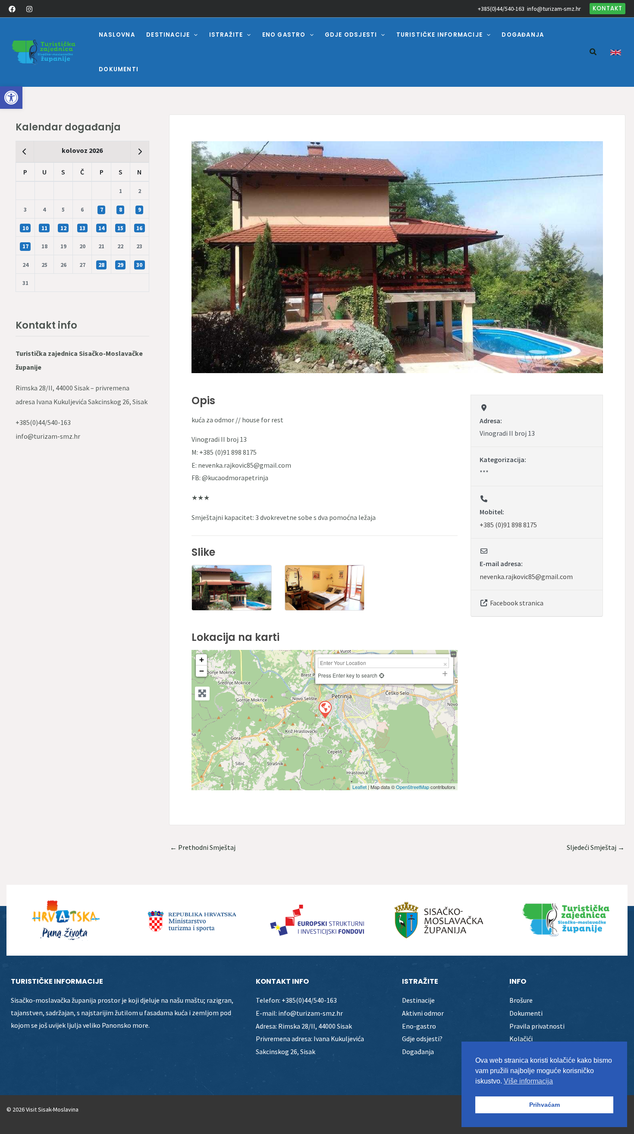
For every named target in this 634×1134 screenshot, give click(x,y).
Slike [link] (203, 552)
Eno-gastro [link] (419, 1026)
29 (120, 265)
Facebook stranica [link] (516, 603)
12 (63, 228)
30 (139, 265)
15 (120, 228)
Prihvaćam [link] (544, 1104)
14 (101, 228)
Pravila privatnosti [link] (537, 1026)
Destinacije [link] (418, 1000)
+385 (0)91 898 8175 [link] (508, 524)
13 (82, 228)
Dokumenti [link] (526, 1013)
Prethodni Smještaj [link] (202, 847)
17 (25, 246)
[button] (194, 35)
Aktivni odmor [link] (423, 1013)
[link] (11, 97)
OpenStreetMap (412, 786)
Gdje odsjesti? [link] (422, 1038)
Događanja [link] (418, 1051)
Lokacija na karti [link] (235, 637)
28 (101, 265)
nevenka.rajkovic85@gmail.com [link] (526, 576)
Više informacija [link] (528, 1081)
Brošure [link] (521, 1000)
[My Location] (381, 675)
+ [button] (201, 659)
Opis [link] (203, 400)
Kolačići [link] (521, 1038)
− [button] (201, 670)
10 (25, 228)
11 (44, 228)
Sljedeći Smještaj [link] (596, 847)
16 (139, 228)
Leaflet (359, 786)
